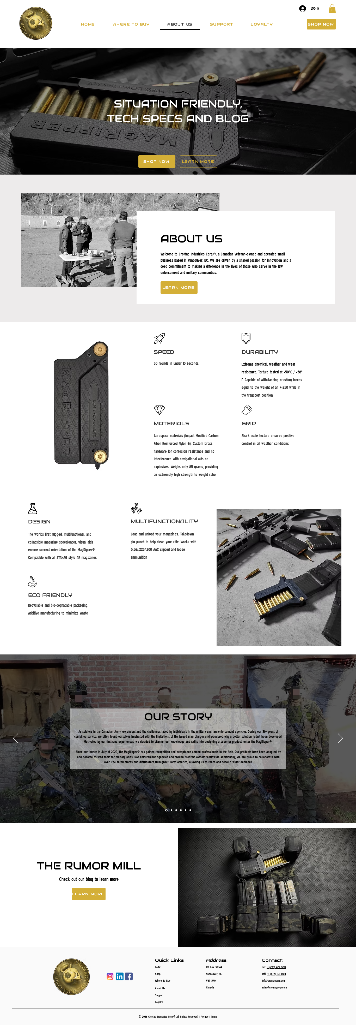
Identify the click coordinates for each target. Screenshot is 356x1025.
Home (158, 967)
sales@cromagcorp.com (274, 987)
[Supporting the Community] (176, 810)
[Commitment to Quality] (171, 810)
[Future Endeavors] (181, 810)
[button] (332, 8)
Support (159, 995)
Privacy (204, 1016)
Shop (158, 973)
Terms (214, 1016)
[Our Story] (166, 810)
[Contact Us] (185, 810)
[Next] (340, 738)
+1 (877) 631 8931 (276, 973)
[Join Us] (190, 810)
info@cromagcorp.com (273, 980)
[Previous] (15, 738)
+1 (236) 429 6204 (276, 967)
